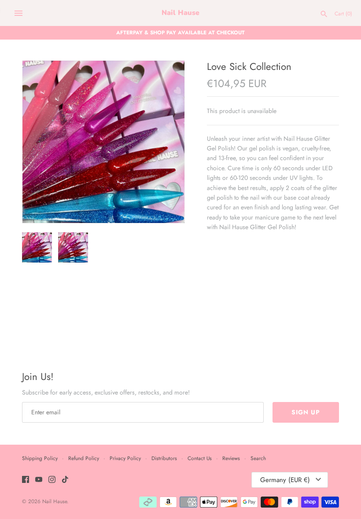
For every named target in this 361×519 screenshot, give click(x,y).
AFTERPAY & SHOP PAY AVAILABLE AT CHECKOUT (180, 32)
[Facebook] (25, 480)
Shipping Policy (40, 458)
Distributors (164, 458)
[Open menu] (18, 13)
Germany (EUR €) (285, 480)
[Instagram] (51, 480)
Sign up (305, 412)
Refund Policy (83, 458)
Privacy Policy (125, 458)
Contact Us (200, 458)
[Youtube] (38, 480)
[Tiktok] (65, 480)
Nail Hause (54, 501)
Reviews (231, 458)
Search (258, 458)
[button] (166, 142)
